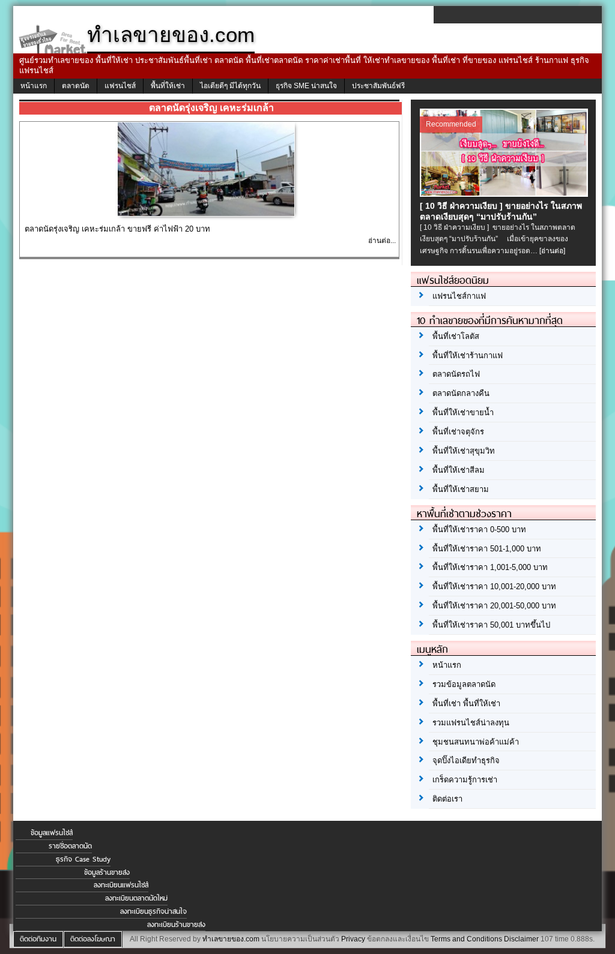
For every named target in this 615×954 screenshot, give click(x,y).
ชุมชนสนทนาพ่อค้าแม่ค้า (475, 741)
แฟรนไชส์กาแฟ (459, 296)
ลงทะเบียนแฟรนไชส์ (121, 885)
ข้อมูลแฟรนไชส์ (52, 833)
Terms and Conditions (466, 939)
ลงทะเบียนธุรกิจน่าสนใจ (153, 911)
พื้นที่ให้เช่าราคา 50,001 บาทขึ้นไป (491, 624)
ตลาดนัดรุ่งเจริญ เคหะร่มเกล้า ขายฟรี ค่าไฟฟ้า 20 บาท (117, 228)
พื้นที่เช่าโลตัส (455, 336)
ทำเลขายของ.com (230, 939)
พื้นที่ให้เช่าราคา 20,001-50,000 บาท (494, 605)
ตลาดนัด (75, 86)
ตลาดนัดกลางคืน (460, 393)
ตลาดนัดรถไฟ (456, 374)
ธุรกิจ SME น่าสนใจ (306, 86)
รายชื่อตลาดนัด (70, 846)
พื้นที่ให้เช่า (168, 86)
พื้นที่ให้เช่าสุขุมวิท (463, 450)
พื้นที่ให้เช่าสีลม (458, 470)
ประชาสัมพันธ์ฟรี (378, 86)
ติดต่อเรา (447, 798)
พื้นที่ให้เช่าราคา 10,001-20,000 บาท (494, 586)
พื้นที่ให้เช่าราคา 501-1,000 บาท (486, 548)
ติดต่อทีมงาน (38, 939)
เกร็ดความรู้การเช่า (464, 779)
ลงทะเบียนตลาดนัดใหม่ (136, 898)
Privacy (353, 939)
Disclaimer (521, 939)
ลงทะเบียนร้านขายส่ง (176, 925)
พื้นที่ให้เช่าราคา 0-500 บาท (479, 529)
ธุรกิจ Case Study (83, 859)
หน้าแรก (33, 86)
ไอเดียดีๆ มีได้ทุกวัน (230, 86)
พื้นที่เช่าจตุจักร (458, 431)
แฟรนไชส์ (120, 86)
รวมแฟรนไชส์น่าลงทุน (470, 722)
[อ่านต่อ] (552, 251)
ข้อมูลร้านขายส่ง (107, 872)
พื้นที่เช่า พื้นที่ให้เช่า (466, 703)
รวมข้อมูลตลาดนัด (463, 684)
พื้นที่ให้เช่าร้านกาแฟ (467, 355)
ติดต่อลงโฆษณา (92, 939)
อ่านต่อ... (382, 240)
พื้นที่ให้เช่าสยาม (460, 489)
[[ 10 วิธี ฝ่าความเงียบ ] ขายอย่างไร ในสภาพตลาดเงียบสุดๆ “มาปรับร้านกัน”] (505, 194)
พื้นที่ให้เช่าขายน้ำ (463, 412)
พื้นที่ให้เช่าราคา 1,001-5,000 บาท (490, 567)
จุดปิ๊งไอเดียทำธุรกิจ (466, 760)
